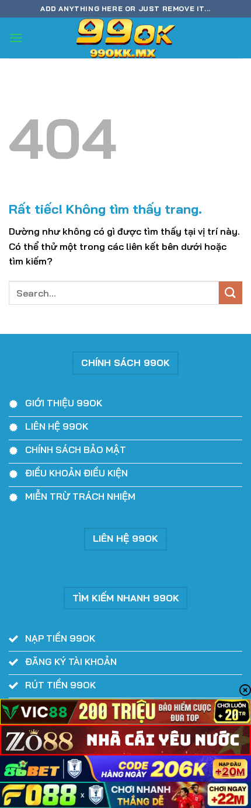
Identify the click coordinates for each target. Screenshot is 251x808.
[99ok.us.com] (125, 38)
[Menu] (16, 37)
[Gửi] (230, 292)
